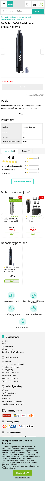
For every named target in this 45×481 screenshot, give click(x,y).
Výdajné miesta (7, 346)
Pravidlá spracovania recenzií (12, 404)
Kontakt (5, 341)
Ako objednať (6, 361)
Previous (4, 216)
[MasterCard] (4, 426)
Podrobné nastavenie (22, 478)
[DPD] (23, 415)
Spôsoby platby (7, 370)
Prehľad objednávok (9, 393)
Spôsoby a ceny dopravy (11, 367)
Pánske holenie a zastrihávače (11, 19)
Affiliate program (8, 349)
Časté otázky (6, 396)
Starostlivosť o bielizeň (10, 381)
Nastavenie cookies (9, 375)
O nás (4, 344)
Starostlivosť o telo (25, 17)
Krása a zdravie (10, 17)
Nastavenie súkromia (10, 464)
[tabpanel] (22, 51)
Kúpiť (22, 87)
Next (41, 216)
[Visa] (12, 426)
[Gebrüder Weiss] (30, 415)
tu (14, 468)
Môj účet (5, 390)
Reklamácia (6, 399)
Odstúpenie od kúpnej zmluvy (12, 401)
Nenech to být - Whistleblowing (13, 352)
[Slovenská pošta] (16, 415)
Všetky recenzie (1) (22, 181)
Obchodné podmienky (10, 378)
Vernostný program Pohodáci (13, 364)
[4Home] (2, 17)
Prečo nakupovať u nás (10, 373)
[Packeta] (6, 415)
